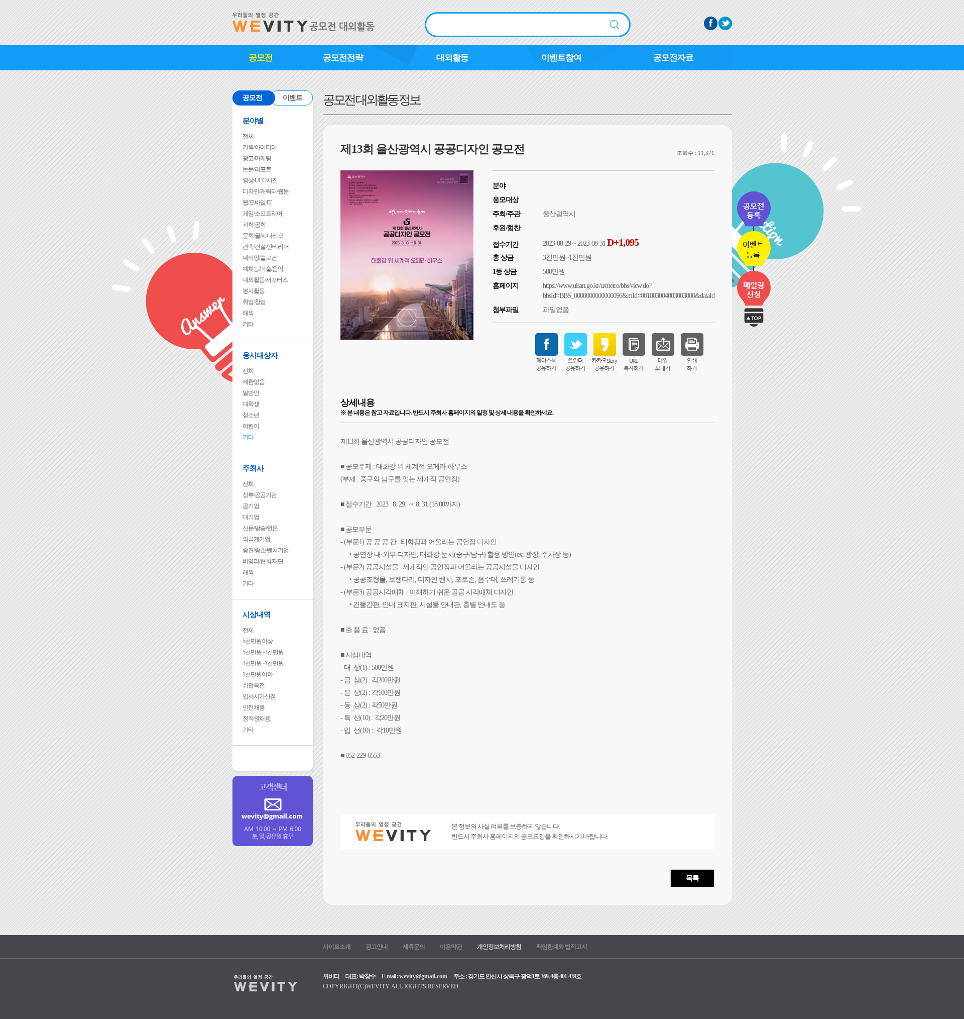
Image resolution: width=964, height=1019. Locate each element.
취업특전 (254, 685)
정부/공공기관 (260, 494)
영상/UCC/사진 (260, 180)
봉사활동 (254, 290)
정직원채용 (256, 718)
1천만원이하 (258, 674)
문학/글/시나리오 (263, 235)
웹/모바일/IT (257, 202)
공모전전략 (343, 57)
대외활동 (452, 57)
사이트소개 (336, 946)
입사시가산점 (259, 696)
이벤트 (292, 97)
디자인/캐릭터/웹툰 (266, 191)
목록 (692, 878)
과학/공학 (254, 224)
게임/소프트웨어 (262, 213)
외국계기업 (256, 539)
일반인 (251, 392)
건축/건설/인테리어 (266, 246)
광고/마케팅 (257, 158)
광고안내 (377, 946)
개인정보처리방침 (499, 946)
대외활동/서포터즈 (265, 279)
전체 (248, 136)
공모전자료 (673, 57)
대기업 (251, 517)
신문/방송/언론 (260, 528)
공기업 (251, 505)
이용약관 (451, 946)
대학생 (251, 403)
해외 (248, 313)
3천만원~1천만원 (263, 663)
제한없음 (254, 381)
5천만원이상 (258, 641)
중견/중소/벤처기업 (266, 550)
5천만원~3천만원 (263, 652)
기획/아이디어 (260, 147)
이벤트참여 (561, 57)
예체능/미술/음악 (263, 268)
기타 (248, 324)
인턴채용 (254, 707)
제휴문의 (414, 946)
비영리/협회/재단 (263, 561)
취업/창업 (254, 301)
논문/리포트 (257, 169)
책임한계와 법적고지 (561, 946)
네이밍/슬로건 (260, 257)
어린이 (251, 426)
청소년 (251, 415)
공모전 (261, 57)
